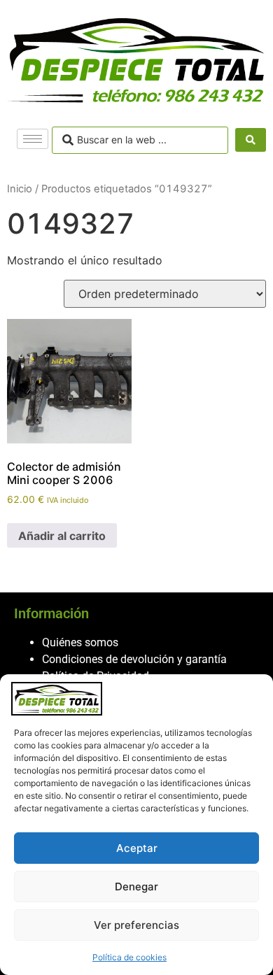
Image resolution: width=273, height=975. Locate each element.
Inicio (19, 189)
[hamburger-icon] (32, 139)
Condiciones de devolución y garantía (134, 659)
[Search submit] (250, 140)
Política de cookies (129, 957)
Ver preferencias (136, 925)
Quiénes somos (80, 642)
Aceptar (137, 848)
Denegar (136, 886)
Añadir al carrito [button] (62, 536)
